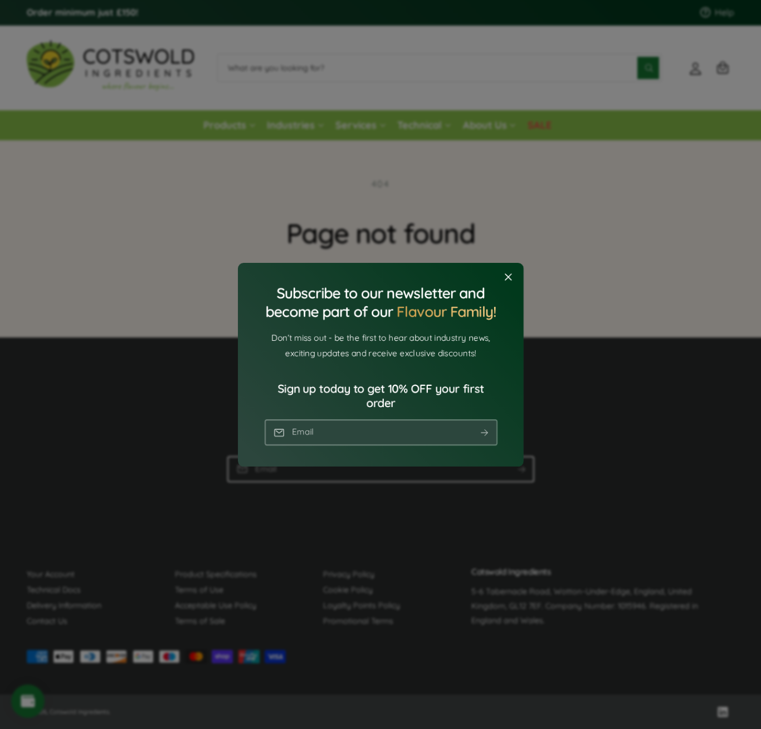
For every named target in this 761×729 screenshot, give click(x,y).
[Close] (508, 276)
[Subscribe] (484, 432)
